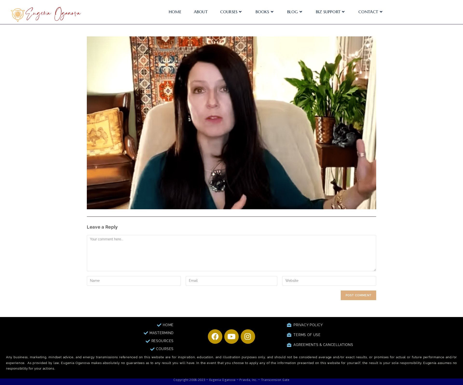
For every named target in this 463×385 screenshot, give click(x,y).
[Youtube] (231, 336)
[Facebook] (215, 336)
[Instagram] (248, 336)
